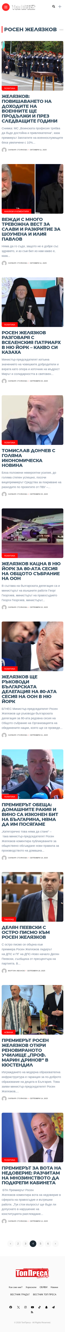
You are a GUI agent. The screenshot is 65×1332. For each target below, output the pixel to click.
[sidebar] (59, 7)
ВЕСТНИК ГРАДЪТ (20, 1294)
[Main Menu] (5, 7)
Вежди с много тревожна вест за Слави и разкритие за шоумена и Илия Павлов (31, 229)
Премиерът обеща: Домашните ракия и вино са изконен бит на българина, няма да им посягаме (30, 814)
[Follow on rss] (32, 1312)
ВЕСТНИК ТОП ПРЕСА (44, 1294)
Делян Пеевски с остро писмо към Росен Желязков (26, 932)
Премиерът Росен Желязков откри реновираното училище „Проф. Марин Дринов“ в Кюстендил (25, 1053)
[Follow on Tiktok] (40, 1307)
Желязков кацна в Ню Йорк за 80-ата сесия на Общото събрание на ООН (31, 571)
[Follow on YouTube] (33, 1307)
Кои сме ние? (15, 1287)
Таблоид (9, 919)
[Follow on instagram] (26, 1307)
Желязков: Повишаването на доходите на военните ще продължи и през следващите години (29, 109)
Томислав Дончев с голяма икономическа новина (28, 458)
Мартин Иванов (16, 970)
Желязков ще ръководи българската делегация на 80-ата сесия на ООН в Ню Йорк (29, 689)
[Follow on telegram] (54, 1307)
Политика (9, 88)
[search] (53, 6)
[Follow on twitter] (18, 1307)
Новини (8, 1032)
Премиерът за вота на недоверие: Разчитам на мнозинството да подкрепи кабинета (31, 1175)
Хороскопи (31, 1287)
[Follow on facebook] (11, 1307)
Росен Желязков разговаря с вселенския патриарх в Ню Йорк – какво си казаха (31, 342)
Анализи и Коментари (16, 211)
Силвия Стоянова (18, 150)
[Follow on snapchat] (47, 1307)
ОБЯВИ (43, 1287)
